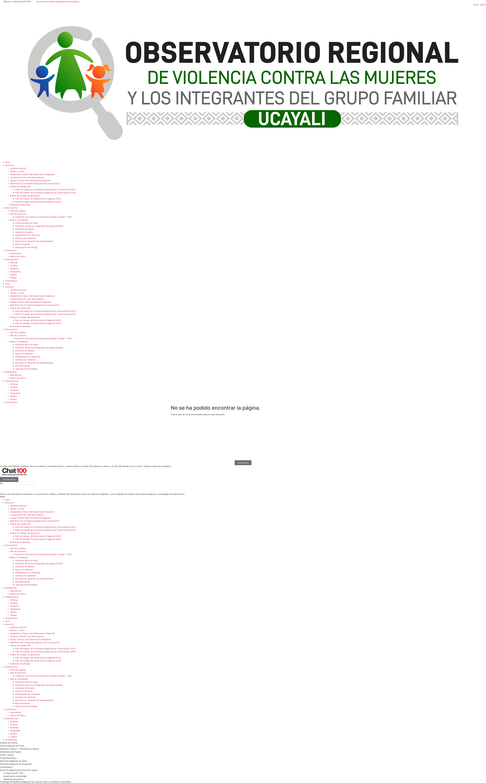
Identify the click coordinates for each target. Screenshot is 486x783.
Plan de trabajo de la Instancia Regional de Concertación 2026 (45, 192)
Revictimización (22, 244)
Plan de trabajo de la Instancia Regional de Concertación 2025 (45, 189)
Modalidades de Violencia (27, 235)
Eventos (14, 265)
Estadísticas (11, 250)
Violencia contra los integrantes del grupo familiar (39, 226)
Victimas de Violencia (25, 238)
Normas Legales (18, 211)
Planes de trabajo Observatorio (25, 195)
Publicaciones (11, 259)
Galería (13, 274)
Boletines (14, 268)
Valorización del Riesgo (26, 247)
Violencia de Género (25, 229)
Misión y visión (17, 171)
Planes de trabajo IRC (20, 186)
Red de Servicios (18, 214)
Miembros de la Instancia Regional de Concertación (35, 183)
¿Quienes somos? (18, 168)
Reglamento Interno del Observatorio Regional (32, 174)
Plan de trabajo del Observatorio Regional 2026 (38, 201)
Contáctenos (11, 280)
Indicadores (15, 253)
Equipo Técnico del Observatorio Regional (30, 180)
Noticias (14, 262)
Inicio (7, 162)
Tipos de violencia (24, 232)
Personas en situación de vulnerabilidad (34, 241)
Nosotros (9, 165)
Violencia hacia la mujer (26, 223)
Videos (13, 277)
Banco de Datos (17, 256)
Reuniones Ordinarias (20, 204)
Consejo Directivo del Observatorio (27, 177)
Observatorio (11, 208)
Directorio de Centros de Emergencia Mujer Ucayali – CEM (43, 217)
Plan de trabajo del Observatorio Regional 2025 (38, 198)
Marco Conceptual (19, 220)
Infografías (15, 271)
